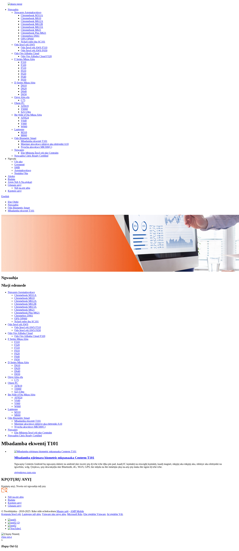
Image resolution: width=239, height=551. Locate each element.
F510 (23, 68)
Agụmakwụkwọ (22, 170)
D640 (24, 91)
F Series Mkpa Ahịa (24, 59)
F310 (23, 62)
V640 (24, 120)
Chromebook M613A (32, 27)
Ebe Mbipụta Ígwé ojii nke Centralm (39, 152)
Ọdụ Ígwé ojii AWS (24, 44)
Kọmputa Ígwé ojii (11, 514)
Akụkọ (11, 176)
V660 (24, 123)
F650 (23, 79)
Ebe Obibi (13, 202)
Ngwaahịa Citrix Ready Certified (31, 155)
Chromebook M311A (32, 15)
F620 (23, 73)
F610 (23, 71)
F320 (23, 65)
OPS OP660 (27, 38)
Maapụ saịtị (62, 511)
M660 (24, 135)
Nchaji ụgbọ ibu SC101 (33, 41)
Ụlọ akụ (18, 161)
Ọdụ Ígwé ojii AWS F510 (34, 47)
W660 (24, 126)
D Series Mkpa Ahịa (24, 82)
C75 (23, 100)
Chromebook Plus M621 (33, 33)
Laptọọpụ (19, 129)
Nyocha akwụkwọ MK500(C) (36, 147)
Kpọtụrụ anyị (14, 190)
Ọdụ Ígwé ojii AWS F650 (34, 50)
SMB (17, 167)
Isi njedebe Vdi (115, 514)
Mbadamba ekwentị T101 (34, 141)
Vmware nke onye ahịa (54, 514)
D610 (24, 85)
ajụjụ (16, 472)
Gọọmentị (19, 164)
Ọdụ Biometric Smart (25, 138)
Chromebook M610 (31, 18)
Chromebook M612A (32, 21)
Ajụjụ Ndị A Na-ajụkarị (20, 182)
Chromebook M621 (31, 30)
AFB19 (25, 106)
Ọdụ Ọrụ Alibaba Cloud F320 (36, 56)
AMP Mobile (77, 511)
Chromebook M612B (32, 24)
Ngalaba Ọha (21, 173)
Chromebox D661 (30, 35)
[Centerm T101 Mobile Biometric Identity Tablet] (45, 451)
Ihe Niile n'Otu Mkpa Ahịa (28, 114)
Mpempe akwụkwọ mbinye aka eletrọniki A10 (45, 144)
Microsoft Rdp (74, 514)
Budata (11, 179)
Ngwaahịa (13, 9)
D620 (24, 88)
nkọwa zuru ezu (27, 472)
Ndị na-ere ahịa (22, 188)
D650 (24, 94)
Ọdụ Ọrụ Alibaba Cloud (26, 53)
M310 (24, 132)
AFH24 (25, 117)
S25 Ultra (26, 111)
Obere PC (19, 103)
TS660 (24, 109)
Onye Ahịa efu (21, 97)
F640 (23, 76)
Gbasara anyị (14, 185)
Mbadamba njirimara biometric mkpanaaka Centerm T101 (54, 457)
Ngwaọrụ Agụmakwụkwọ (27, 12)
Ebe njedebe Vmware (94, 514)
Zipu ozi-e (6, 537)
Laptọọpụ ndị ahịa (31, 514)
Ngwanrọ (19, 150)
